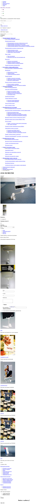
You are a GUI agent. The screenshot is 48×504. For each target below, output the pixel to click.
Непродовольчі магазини (5, 476)
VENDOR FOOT (3, 385)
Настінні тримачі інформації (13, 101)
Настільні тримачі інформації (13, 100)
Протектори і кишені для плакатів (14, 79)
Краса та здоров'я (6, 469)
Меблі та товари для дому (8, 479)
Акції (4, 5)
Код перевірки (6, 307)
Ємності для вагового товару (13, 148)
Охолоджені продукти (7, 471)
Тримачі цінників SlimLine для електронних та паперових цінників (20, 46)
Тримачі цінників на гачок (12, 50)
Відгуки (4, 233)
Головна (4, 1)
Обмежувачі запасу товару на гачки (14, 51)
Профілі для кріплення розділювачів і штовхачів (17, 115)
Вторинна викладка (7, 487)
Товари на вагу (6, 473)
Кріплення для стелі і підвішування (14, 93)
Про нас (4, 2)
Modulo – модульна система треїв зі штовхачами (17, 123)
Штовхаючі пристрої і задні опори (14, 113)
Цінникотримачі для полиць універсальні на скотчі (17, 43)
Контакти (5, 4)
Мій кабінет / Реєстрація (5, 7)
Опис (4, 230)
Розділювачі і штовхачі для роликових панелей (16, 132)
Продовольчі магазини (4, 466)
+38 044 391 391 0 (4, 29)
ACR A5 (2, 413)
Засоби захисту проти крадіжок (13, 52)
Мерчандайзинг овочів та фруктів (14, 159)
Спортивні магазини (7, 482)
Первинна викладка (7, 486)
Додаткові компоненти (12, 87)
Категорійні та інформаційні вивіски (15, 68)
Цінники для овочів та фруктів (13, 62)
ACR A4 (2, 441)
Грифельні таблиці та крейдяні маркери (15, 63)
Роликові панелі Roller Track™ (13, 130)
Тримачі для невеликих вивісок (13, 92)
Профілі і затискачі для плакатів (13, 78)
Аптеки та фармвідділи (7, 480)
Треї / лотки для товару (12, 124)
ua (3, 15)
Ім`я (3, 290)
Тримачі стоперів (10, 73)
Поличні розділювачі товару (13, 112)
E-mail (4, 293)
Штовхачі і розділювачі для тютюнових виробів (17, 114)
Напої (4, 470)
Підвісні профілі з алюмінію (13, 84)
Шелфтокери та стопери (12, 72)
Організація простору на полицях (14, 108)
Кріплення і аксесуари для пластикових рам (16, 57)
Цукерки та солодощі (7, 468)
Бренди (1, 484)
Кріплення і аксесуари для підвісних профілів (16, 85)
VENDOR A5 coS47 (4, 357)
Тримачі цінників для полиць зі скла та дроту (16, 44)
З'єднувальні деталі (11, 94)
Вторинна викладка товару (13, 139)
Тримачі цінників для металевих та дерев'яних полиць (18, 45)
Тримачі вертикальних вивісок (13, 74)
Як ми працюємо (6, 3)
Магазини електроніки (7, 478)
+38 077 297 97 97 (4, 25)
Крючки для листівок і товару (13, 91)
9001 (1, 330)
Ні (3, 502)
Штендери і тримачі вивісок (13, 80)
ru (3, 11)
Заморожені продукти (7, 474)
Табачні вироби (6, 472)
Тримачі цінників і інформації (14, 39)
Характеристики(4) (6, 231)
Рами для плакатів (11, 56)
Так (1, 502)
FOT (1, 458)
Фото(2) (4, 232)
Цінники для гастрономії (12, 61)
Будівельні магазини (7, 481)
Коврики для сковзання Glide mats (14, 131)
